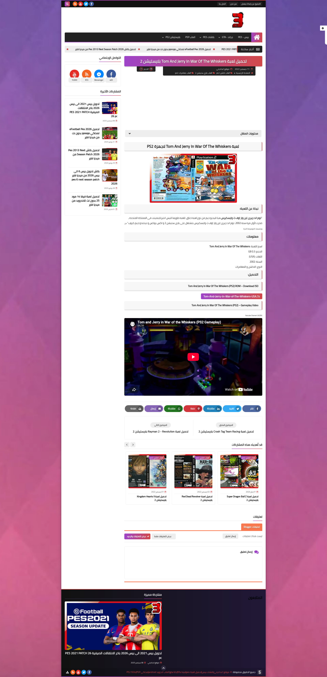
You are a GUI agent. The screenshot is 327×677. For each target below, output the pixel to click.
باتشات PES (208, 37)
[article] (160, 428)
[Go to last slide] (132, 444)
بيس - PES (243, 37)
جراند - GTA (227, 37)
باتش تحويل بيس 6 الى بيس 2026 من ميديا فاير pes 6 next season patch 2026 (94, 177)
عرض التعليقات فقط (163, 536)
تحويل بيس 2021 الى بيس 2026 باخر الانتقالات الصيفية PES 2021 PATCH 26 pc (93, 110)
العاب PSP (190, 37)
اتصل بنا (222, 4)
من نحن (233, 4)
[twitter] (86, 4)
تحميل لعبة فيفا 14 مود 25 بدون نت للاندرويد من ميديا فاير (85, 200)
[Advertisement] (193, 103)
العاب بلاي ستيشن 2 (203, 73)
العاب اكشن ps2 (223, 73)
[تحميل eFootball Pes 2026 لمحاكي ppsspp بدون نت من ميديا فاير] (109, 133)
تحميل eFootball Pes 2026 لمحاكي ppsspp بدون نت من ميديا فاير (214, 49)
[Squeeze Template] (259, 672)
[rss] (75, 4)
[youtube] (80, 4)
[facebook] (91, 4)
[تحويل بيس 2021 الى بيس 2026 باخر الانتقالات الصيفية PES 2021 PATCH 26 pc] (109, 108)
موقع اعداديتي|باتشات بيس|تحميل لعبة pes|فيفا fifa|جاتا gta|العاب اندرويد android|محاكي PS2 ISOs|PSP (178, 672)
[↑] (163, 668)
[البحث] (67, 3)
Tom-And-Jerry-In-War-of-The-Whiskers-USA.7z (232, 296)
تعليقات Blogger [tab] (252, 527)
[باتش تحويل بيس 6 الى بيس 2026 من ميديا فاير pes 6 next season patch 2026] (109, 175)
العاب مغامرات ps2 (183, 73)
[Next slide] (126, 444)
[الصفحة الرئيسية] (256, 37)
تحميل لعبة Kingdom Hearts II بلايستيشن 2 (151, 498)
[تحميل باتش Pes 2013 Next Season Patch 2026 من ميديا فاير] (109, 154)
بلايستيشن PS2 (173, 37)
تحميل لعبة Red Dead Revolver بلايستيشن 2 (197, 498)
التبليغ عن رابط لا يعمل (251, 4)
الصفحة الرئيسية (243, 73)
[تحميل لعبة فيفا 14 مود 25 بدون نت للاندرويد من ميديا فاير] (109, 200)
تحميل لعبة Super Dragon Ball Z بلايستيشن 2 (242, 498)
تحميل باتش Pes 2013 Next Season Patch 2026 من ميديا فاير (141, 49)
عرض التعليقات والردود (136, 536)
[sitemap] (67, 672)
